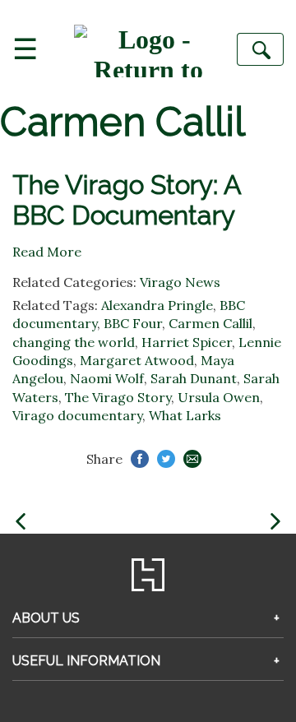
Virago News (180, 282)
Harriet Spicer (186, 342)
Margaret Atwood (137, 360)
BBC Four (133, 323)
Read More (46, 251)
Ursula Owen (219, 397)
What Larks (185, 415)
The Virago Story (118, 397)
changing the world (73, 342)
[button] (20, 521)
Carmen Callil (210, 323)
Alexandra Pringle (157, 305)
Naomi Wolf (107, 378)
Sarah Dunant (193, 378)
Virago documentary (77, 415)
